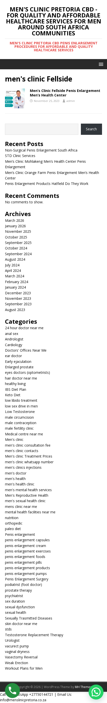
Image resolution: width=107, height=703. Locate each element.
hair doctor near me (21, 378)
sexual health (15, 612)
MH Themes (83, 687)
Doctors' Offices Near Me (26, 350)
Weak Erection (16, 662)
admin (70, 101)
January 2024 (15, 287)
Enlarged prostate (19, 367)
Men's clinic (14, 439)
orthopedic (13, 523)
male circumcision (19, 417)
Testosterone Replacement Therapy (34, 634)
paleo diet (13, 528)
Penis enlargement (20, 534)
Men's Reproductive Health (26, 495)
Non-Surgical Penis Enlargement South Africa (41, 150)
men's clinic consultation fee (28, 445)
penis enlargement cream (25, 545)
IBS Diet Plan (15, 389)
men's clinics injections (23, 467)
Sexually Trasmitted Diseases (28, 618)
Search (91, 129)
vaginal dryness (17, 651)
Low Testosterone (20, 411)
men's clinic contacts (21, 450)
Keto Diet (12, 394)
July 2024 (12, 265)
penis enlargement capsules (27, 540)
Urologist (12, 640)
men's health (15, 478)
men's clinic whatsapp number (29, 462)
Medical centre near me (24, 434)
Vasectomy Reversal (21, 657)
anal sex (11, 333)
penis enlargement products (27, 567)
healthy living (15, 383)
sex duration (15, 601)
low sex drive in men (21, 406)
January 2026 (15, 226)
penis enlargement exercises (28, 551)
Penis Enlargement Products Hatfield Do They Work (46, 183)
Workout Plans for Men (24, 668)
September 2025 (18, 242)
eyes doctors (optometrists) (27, 372)
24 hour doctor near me (24, 327)
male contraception (20, 422)
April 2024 (13, 270)
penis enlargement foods (25, 556)
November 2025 (18, 231)
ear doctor (13, 355)
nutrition (11, 517)
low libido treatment (21, 400)
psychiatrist (14, 595)
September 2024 (18, 253)
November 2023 (18, 298)
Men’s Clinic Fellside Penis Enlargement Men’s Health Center (65, 92)
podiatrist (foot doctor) (23, 584)
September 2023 (18, 304)
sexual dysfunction (20, 607)
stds (8, 629)
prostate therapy (18, 590)
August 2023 (15, 309)
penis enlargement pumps (26, 573)
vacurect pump (17, 646)
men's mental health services (28, 489)
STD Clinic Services (20, 155)
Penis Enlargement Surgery (26, 579)
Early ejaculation (18, 361)
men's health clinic (19, 484)
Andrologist (14, 339)
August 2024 (15, 259)
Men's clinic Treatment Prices (28, 456)
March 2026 (14, 220)
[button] (100, 64)
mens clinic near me (21, 506)
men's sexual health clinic (25, 500)
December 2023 (18, 293)
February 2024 (16, 281)
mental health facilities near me (30, 512)
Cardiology (13, 344)
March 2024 (14, 276)
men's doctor (15, 473)
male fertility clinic (19, 428)
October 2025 (16, 237)
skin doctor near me (21, 623)
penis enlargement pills (23, 562)
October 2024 (16, 248)
